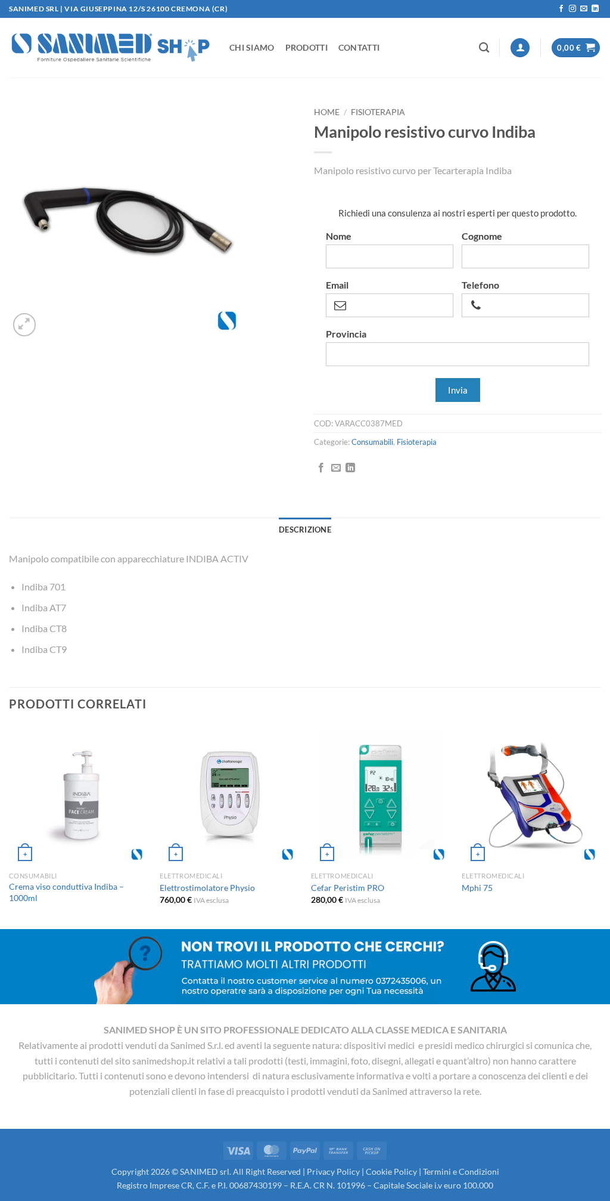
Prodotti (306, 47)
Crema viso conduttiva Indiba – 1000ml (66, 892)
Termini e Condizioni (461, 1171)
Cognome (482, 236)
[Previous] (9, 826)
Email (337, 285)
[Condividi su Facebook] (321, 468)
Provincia (346, 334)
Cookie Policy (391, 1171)
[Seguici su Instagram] (572, 9)
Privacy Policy (333, 1171)
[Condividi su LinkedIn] (350, 468)
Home (327, 112)
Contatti (358, 47)
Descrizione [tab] (305, 529)
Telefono (480, 285)
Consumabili (372, 442)
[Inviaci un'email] (583, 9)
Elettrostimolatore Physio (207, 888)
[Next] (600, 826)
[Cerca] (484, 48)
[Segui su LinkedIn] (595, 9)
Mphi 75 (477, 888)
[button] (520, 48)
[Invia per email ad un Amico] (336, 468)
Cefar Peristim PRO (347, 888)
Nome (338, 236)
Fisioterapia (378, 112)
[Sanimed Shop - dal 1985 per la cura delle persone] (110, 47)
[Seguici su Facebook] (561, 9)
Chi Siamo (252, 47)
